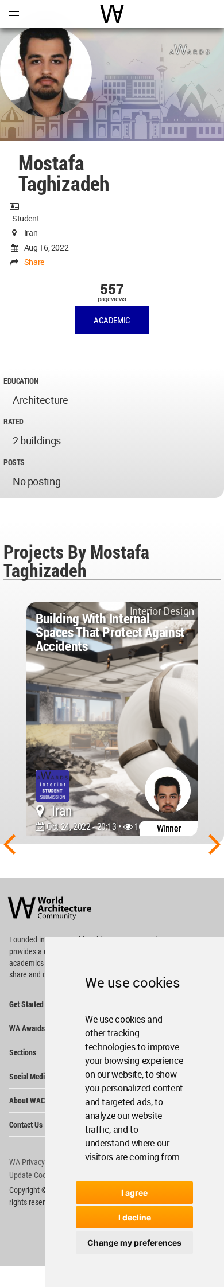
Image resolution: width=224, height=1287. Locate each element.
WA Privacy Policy (37, 1162)
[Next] (214, 843)
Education (20, 380)
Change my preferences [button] (134, 1242)
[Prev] (9, 843)
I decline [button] (134, 1217)
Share (34, 261)
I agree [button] (134, 1193)
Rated (13, 421)
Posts (14, 462)
